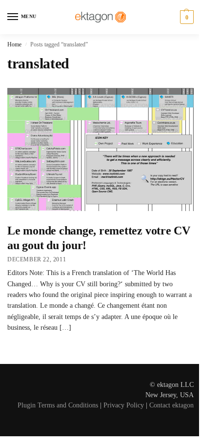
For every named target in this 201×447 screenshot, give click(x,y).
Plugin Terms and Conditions (58, 405)
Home (14, 44)
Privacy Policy (123, 405)
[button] (186, 17)
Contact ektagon (171, 405)
